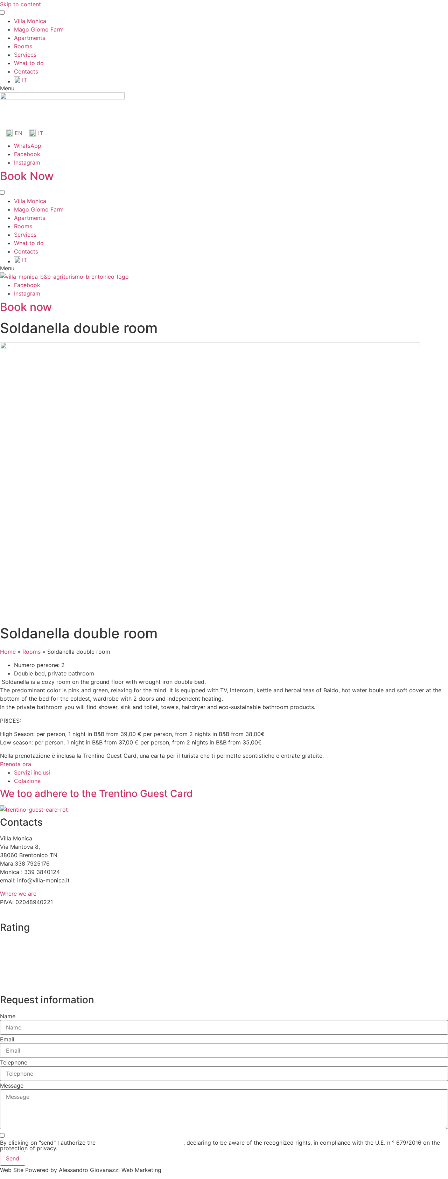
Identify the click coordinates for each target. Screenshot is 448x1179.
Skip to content (20, 4)
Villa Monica (30, 21)
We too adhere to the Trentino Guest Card (96, 793)
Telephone (13, 1062)
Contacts (26, 71)
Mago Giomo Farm (39, 29)
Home (8, 651)
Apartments (29, 37)
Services (25, 54)
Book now (26, 307)
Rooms (23, 46)
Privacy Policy (23, 911)
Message (11, 1085)
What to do (29, 63)
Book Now (27, 176)
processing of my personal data (140, 1142)
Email (7, 1039)
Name (7, 1016)
